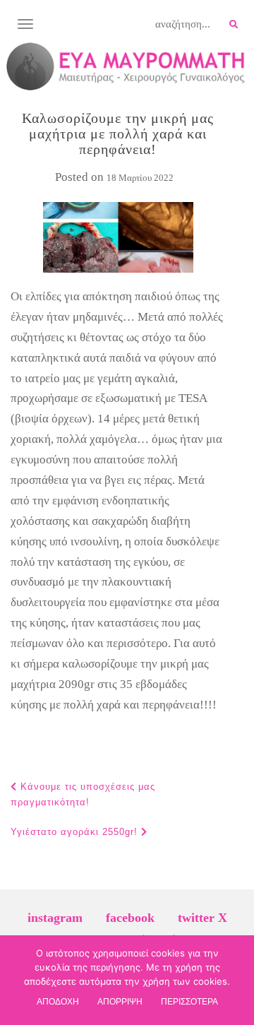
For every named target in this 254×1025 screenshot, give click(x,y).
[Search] (233, 25)
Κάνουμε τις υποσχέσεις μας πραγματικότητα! (83, 794)
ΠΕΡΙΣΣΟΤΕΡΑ (189, 1002)
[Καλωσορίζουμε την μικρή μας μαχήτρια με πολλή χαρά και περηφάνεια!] (118, 237)
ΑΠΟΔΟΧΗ (58, 1002)
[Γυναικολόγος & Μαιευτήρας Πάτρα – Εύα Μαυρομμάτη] (125, 66)
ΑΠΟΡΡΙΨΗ (120, 1002)
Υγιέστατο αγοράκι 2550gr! (76, 831)
